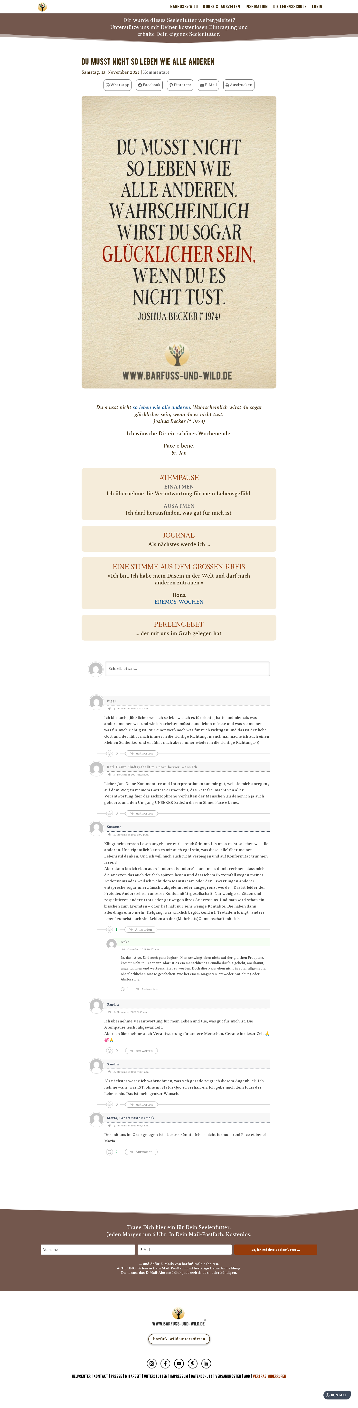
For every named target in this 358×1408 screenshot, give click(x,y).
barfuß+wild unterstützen (179, 1339)
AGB (247, 1376)
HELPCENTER (81, 1376)
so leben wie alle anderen (161, 407)
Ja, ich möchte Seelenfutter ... (276, 1249)
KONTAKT (101, 1376)
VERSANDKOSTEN (228, 1376)
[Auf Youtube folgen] (179, 1363)
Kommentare (156, 72)
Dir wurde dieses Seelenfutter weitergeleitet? (179, 20)
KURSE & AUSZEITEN (221, 6)
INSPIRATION (256, 6)
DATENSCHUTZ (201, 1376)
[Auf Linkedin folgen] (206, 1363)
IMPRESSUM (179, 1376)
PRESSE (116, 1376)
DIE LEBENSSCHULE (290, 6)
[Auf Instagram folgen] (152, 1363)
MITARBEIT (133, 1376)
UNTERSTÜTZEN (155, 1376)
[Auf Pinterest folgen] (193, 1363)
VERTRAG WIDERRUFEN (269, 1376)
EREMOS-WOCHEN (179, 602)
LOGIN (317, 6)
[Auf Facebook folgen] (165, 1363)
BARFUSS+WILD (184, 6)
